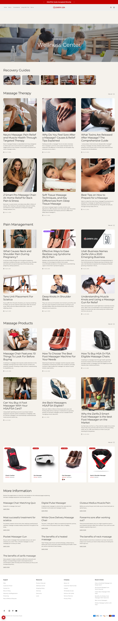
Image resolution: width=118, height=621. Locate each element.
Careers (66, 588)
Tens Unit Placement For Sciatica (18, 298)
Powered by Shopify (17, 615)
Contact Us (6, 588)
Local (37, 596)
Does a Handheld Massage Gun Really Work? (103, 584)
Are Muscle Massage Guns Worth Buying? (102, 588)
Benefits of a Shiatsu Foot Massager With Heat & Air (102, 596)
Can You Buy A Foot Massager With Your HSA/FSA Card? (15, 405)
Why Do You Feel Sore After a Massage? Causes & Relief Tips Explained (58, 137)
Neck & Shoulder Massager (98, 475)
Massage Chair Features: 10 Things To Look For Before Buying (19, 356)
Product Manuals (40, 583)
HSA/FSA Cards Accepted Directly (59, 2)
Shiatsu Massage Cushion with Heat (103, 603)
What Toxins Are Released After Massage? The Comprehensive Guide (96, 137)
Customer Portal (7, 585)
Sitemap (38, 590)
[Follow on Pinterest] (13, 611)
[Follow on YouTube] (16, 611)
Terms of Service (68, 596)
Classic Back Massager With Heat (102, 592)
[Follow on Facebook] (4, 611)
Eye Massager (38, 475)
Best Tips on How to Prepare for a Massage (94, 196)
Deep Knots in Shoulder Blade (56, 298)
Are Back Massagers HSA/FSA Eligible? (54, 404)
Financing (6, 596)
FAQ (4, 583)
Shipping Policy (40, 588)
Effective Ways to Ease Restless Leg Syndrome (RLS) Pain (56, 254)
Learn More (6, 509)
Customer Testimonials (70, 585)
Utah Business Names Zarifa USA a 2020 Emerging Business (94, 254)
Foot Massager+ (66, 475)
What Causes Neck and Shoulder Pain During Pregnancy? (17, 254)
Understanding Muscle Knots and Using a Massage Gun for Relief (98, 299)
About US (66, 583)
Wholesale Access (69, 590)
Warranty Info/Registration (10, 593)
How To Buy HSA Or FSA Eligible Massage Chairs (95, 355)
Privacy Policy (67, 598)
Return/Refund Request (10, 598)
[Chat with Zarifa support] (3, 617)
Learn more (83, 510)
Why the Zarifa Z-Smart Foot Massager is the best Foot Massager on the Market (96, 418)
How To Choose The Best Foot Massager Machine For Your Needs (59, 356)
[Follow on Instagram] (9, 611)
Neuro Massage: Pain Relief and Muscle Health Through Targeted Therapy (20, 137)
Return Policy (7, 590)
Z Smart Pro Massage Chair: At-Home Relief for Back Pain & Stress (19, 197)
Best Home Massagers (101, 600)
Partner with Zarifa (69, 593)
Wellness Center (40, 585)
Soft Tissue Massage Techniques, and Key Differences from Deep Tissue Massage (56, 199)
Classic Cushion (10, 475)
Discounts (39, 593)
